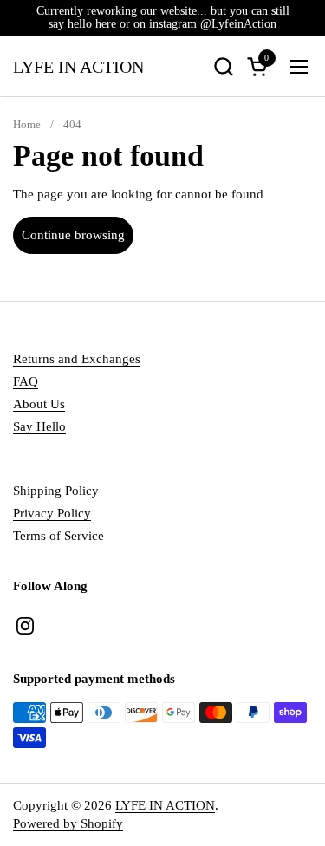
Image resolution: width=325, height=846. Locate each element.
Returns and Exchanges (76, 359)
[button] (223, 66)
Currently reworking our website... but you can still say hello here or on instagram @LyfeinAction (162, 17)
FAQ (25, 381)
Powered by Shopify (68, 823)
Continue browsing (73, 235)
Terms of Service (58, 536)
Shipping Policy (56, 491)
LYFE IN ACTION (78, 66)
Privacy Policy (52, 513)
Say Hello (39, 426)
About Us (39, 404)
